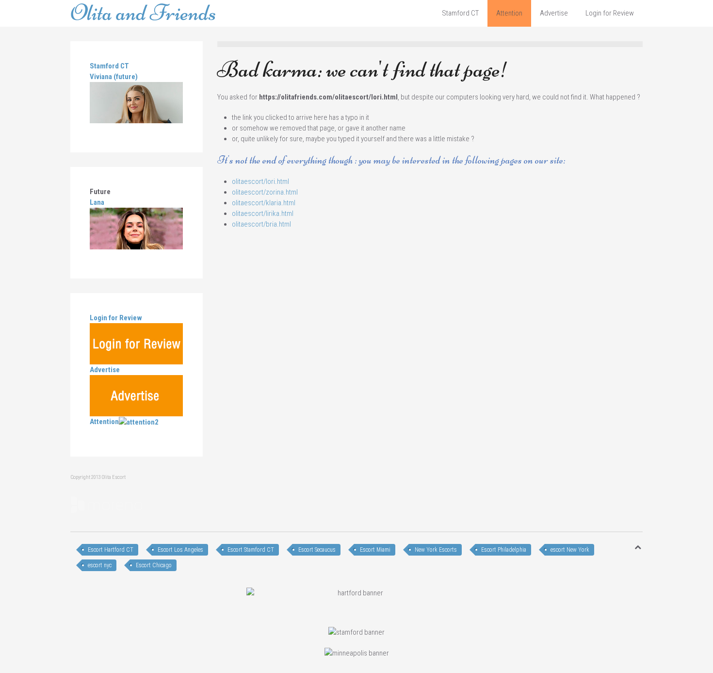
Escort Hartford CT (110, 549)
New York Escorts (436, 549)
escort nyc (100, 565)
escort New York (570, 549)
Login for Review (609, 13)
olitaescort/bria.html (261, 224)
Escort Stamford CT (250, 549)
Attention (509, 13)
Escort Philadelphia (503, 549)
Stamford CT (460, 13)
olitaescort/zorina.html (265, 192)
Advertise (554, 13)
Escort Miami (375, 549)
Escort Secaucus (317, 549)
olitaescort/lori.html (260, 181)
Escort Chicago (154, 565)
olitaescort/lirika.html (262, 213)
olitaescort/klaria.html (263, 202)
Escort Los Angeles (180, 549)
